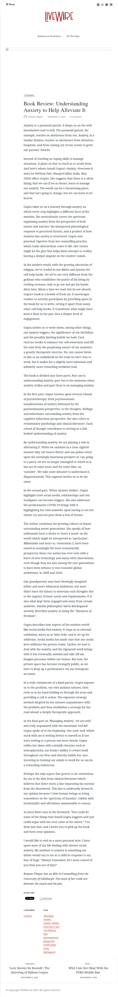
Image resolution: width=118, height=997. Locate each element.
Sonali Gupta (49, 944)
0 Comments (75, 116)
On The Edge (73, 36)
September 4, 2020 (56, 116)
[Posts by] (26, 117)
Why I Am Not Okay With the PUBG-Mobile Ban (88, 970)
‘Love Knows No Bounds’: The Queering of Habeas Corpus (29, 970)
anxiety (46, 923)
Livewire (29, 96)
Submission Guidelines (49, 36)
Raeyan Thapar (35, 116)
